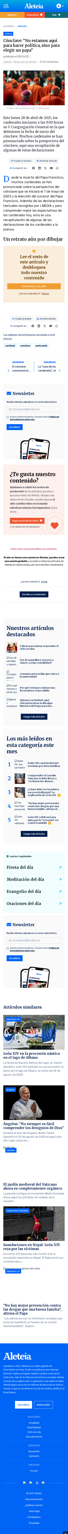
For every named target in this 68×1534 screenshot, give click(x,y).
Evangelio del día (24, 891)
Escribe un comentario (34, 594)
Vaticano (22, 26)
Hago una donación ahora (25, 520)
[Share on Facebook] (33, 168)
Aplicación (34, 1456)
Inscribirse (14, 427)
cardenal (10, 345)
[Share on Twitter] (45, 168)
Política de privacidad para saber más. (34, 418)
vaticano (11, 1150)
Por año (34, 1470)
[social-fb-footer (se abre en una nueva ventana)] (30, 1483)
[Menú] (12, 6)
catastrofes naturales (17, 1210)
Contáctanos (34, 1517)
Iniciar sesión (43, 1404)
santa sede (41, 345)
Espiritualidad (34, 1427)
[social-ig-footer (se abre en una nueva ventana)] (43, 1483)
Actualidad (8, 26)
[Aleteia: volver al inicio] (34, 6)
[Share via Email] (51, 168)
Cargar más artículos (34, 716)
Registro (12, 14)
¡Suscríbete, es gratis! (34, 286)
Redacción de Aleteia (25, 62)
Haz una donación (34, 1499)
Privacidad (34, 1523)
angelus (11, 1089)
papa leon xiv (13, 1019)
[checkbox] (8, 417)
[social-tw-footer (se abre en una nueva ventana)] (37, 1483)
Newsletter (34, 1451)
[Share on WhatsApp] (57, 168)
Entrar (45, 293)
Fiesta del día (20, 867)
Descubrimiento (34, 1436)
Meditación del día (25, 879)
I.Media (7, 62)
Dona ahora (33, 14)
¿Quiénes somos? (34, 1505)
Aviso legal (34, 1511)
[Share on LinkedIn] (39, 168)
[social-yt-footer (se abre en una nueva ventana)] (24, 1483)
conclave (25, 345)
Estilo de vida (34, 1432)
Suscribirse (23, 1404)
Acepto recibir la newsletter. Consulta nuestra (34, 418)
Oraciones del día (24, 903)
